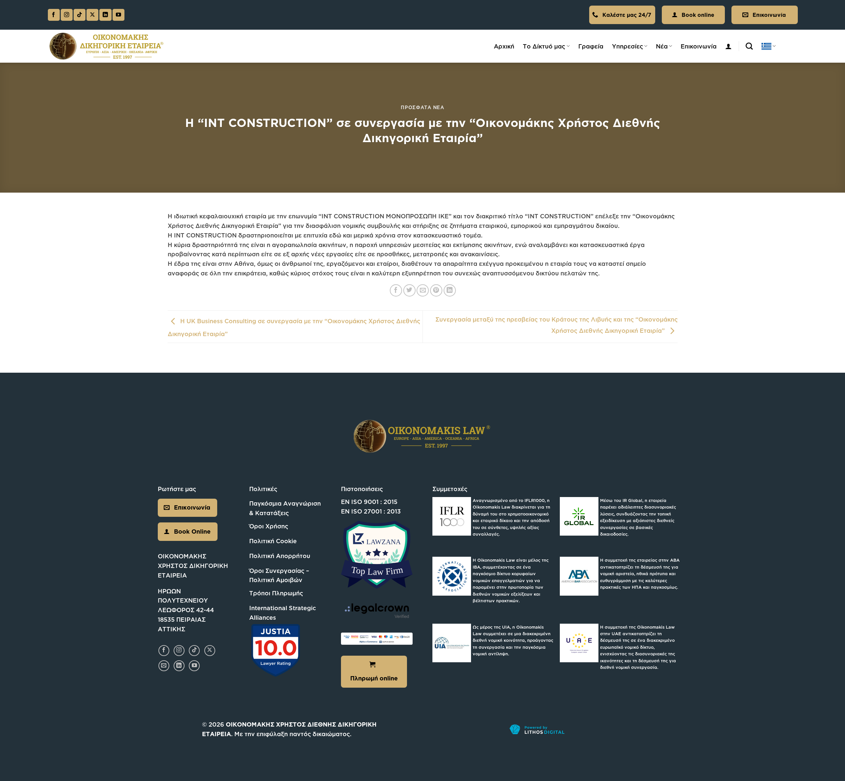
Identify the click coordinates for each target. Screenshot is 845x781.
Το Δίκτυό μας (544, 46)
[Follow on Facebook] (54, 15)
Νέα (662, 46)
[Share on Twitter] (409, 290)
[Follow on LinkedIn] (105, 15)
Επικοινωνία (699, 46)
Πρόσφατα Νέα (422, 107)
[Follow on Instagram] (67, 15)
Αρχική (504, 46)
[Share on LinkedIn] (450, 290)
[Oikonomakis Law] (106, 46)
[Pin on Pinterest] (436, 290)
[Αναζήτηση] (749, 46)
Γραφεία (590, 46)
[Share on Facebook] (396, 290)
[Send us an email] (163, 665)
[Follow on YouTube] (118, 15)
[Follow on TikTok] (79, 15)
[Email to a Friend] (423, 290)
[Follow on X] (92, 15)
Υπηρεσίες (627, 46)
